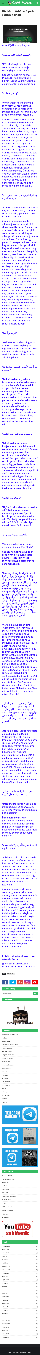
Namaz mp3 (6, 1189)
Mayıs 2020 (20, 1330)
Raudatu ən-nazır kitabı (9, 1196)
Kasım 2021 (20, 1307)
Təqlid (5, 1203)
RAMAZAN (5, 1075)
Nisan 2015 (20, 1337)
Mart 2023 (20, 1276)
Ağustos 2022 (20, 1286)
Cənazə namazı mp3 (8, 1179)
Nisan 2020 (20, 1334)
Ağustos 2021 (20, 1317)
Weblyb (30, 1352)
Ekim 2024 (20, 1260)
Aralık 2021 (20, 1303)
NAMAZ (5, 1072)
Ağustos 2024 (20, 1266)
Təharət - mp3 (7, 1199)
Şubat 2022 (20, 1297)
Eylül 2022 (20, 1283)
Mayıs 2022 (20, 1290)
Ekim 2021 (20, 1310)
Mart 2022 (20, 1293)
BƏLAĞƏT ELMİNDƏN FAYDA (10, 1045)
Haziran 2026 (20, 1246)
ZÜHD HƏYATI (6, 1082)
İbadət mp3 (6, 1214)
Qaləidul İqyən (7, 1193)
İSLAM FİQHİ (10, 973)
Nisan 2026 (20, 1253)
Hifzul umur (6, 1186)
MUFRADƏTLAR (7, 1068)
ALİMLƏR (5, 1038)
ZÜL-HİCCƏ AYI (7, 1085)
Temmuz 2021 (20, 1320)
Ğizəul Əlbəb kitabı (8, 1210)
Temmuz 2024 (20, 1270)
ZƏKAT (5, 1088)
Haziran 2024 (20, 1273)
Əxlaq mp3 (6, 1217)
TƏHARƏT (5, 1078)
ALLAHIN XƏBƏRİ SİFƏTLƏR (10, 1034)
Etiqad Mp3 (6, 1182)
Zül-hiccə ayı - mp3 (8, 1207)
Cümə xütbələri (7, 1175)
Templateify (16, 1352)
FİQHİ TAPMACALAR (8, 1055)
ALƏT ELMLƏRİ (7, 1041)
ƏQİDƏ (5, 1098)
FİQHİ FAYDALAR (7, 1051)
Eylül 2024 (20, 1263)
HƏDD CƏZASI (6, 1061)
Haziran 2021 (20, 1324)
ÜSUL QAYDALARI (7, 1092)
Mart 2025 (20, 1256)
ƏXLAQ (5, 1102)
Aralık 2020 (20, 1327)
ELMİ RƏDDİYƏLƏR (8, 1048)
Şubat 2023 (20, 1280)
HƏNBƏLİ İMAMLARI (8, 1065)
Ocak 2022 (20, 1300)
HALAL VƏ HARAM (8, 1058)
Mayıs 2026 (20, 1249)
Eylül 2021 (20, 1313)
